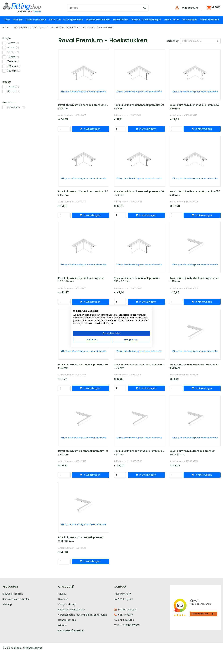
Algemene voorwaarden (71, 609)
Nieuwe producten (12, 593)
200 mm (13, 66)
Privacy (62, 593)
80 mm (13, 52)
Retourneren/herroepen (71, 630)
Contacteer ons (67, 620)
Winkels (62, 625)
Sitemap (7, 604)
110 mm (13, 57)
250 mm (13, 70)
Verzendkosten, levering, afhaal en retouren (82, 614)
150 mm (13, 61)
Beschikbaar (16, 107)
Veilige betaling (66, 604)
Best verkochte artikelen (16, 599)
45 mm (13, 43)
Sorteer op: (173, 40)
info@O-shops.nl (127, 609)
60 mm (13, 47)
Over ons (63, 599)
